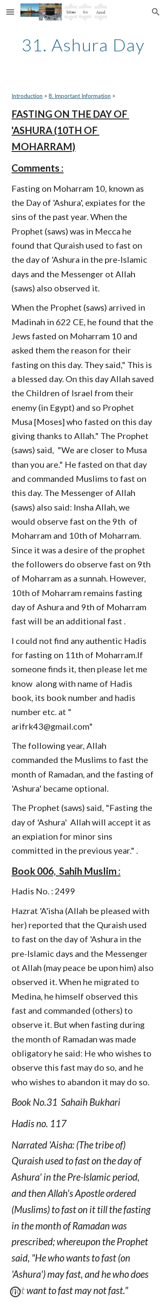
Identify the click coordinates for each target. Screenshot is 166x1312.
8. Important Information (80, 95)
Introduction (27, 95)
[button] (10, 12)
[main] (83, 45)
